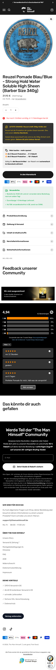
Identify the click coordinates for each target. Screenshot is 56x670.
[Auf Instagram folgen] (4, 629)
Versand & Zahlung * (11, 542)
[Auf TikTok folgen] (11, 629)
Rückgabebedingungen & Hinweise (13, 548)
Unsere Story (8, 538)
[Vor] (52, 2)
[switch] (50, 666)
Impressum (7, 572)
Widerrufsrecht (9, 563)
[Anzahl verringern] (6, 110)
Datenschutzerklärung (12, 568)
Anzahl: (6, 105)
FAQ (4, 554)
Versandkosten (20, 99)
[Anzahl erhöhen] (15, 110)
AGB (4, 559)
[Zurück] (3, 2)
